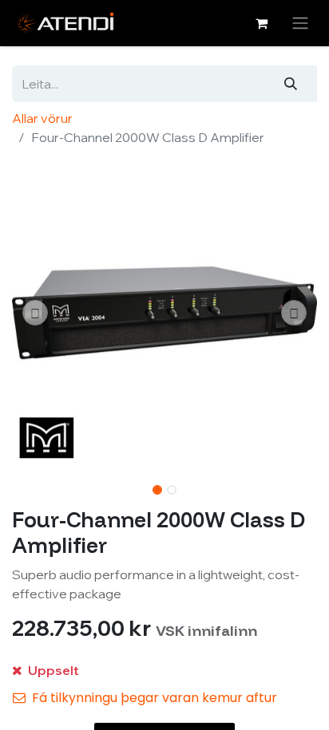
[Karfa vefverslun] (261, 23)
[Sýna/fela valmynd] (300, 23)
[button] (34, 313)
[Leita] (290, 83)
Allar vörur (42, 118)
